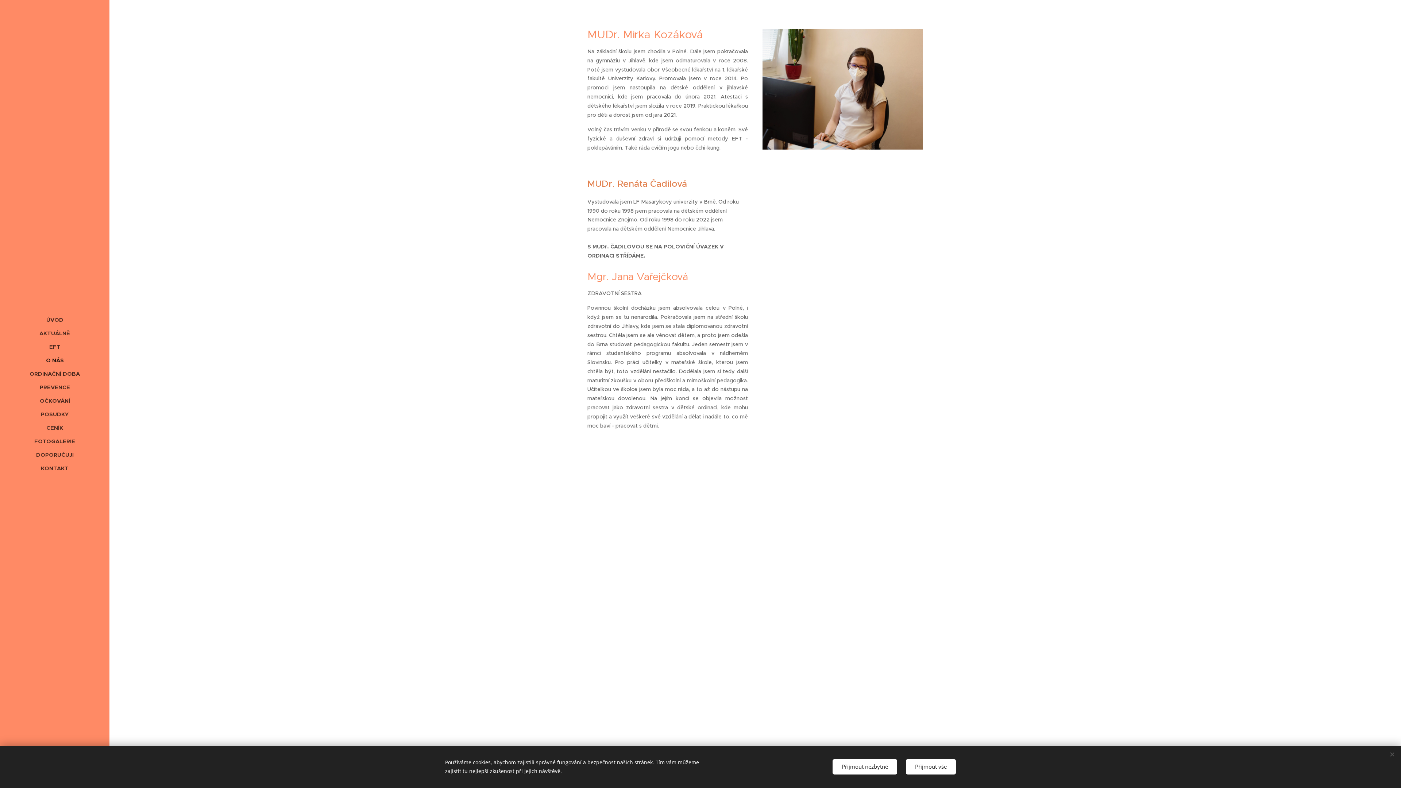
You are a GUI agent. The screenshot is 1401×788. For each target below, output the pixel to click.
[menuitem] (54, 320)
